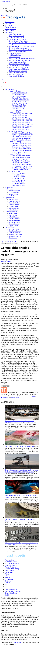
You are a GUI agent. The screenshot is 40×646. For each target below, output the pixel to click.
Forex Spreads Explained (16, 76)
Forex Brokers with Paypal (20, 115)
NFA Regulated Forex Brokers (21, 140)
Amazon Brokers (14, 192)
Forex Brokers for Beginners (17, 51)
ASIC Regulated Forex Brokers (22, 133)
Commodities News (12, 241)
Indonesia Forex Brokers (20, 98)
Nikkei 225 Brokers (15, 236)
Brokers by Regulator (15, 131)
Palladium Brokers (14, 222)
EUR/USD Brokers (18, 173)
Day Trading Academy (12, 563)
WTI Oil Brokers (14, 217)
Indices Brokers (9, 227)
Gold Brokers (13, 213)
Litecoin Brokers (14, 204)
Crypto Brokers (9, 197)
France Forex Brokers (19, 105)
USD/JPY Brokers (18, 182)
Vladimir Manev (6, 261)
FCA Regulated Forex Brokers (21, 136)
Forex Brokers (9, 89)
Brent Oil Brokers (14, 218)
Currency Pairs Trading (12, 569)
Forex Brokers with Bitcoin (20, 128)
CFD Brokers (9, 187)
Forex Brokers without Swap (17, 62)
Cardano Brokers (14, 208)
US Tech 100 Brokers (15, 234)
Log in (3, 79)
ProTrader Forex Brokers (20, 163)
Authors (7, 583)
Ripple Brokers (13, 206)
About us (7, 577)
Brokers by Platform (15, 154)
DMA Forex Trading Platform (18, 71)
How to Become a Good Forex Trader (20, 50)
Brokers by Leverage (15, 142)
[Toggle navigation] (1, 86)
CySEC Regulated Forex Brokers (22, 135)
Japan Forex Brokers (18, 107)
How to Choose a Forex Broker (18, 41)
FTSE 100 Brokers (14, 232)
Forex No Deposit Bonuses (17, 74)
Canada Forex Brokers (19, 101)
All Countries (16, 110)
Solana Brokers (13, 210)
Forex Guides (9, 32)
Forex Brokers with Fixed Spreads (19, 60)
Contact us (8, 581)
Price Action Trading (11, 562)
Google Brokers (13, 194)
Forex (33, 396)
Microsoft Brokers (14, 190)
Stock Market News (11, 589)
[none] (22, 83)
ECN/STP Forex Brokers (16, 53)
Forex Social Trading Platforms (22, 164)
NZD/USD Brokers (18, 184)
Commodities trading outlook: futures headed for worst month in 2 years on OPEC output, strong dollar (21, 471)
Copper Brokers (13, 225)
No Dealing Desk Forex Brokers (19, 64)
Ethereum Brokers (14, 201)
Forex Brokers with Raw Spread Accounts (22, 58)
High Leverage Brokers (19, 152)
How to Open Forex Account (18, 48)
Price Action (8, 23)
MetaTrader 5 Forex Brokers (21, 157)
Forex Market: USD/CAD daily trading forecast (19, 446)
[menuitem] (5, 82)
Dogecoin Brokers (14, 203)
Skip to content (5, 1)
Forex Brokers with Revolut (21, 122)
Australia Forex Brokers (19, 93)
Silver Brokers (13, 215)
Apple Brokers (13, 196)
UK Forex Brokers (18, 94)
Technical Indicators (11, 565)
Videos (7, 574)
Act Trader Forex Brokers (20, 170)
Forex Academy (9, 22)
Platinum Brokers (14, 224)
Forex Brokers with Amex (20, 117)
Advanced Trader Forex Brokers (22, 166)
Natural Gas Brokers (15, 220)
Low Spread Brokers (18, 185)
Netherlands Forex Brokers (20, 100)
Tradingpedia (17, 642)
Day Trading (8, 25)
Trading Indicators (10, 29)
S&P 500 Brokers (14, 229)
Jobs (6, 584)
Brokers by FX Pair (15, 171)
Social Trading (9, 30)
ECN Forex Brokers (15, 55)
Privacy (7, 586)
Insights (7, 595)
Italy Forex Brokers (18, 108)
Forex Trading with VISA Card (22, 114)
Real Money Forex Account (17, 39)
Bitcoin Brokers (13, 199)
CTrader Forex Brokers (19, 159)
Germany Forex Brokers (19, 103)
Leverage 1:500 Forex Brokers (21, 149)
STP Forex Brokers (14, 57)
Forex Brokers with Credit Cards (22, 121)
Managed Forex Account (16, 36)
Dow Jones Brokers (15, 231)
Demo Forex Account (15, 34)
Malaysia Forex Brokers (19, 96)
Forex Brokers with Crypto (20, 129)
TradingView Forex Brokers (21, 161)
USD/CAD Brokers (18, 180)
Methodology (9, 579)
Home (3, 241)
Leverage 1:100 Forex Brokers (21, 143)
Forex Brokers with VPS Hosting (19, 69)
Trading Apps (9, 572)
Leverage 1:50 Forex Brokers (21, 147)
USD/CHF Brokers (18, 178)
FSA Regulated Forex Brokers (21, 138)
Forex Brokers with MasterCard (22, 119)
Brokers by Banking (15, 112)
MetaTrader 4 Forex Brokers (21, 156)
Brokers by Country (15, 91)
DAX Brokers (13, 238)
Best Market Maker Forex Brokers (19, 65)
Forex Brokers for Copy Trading (18, 67)
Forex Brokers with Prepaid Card (22, 124)
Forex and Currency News (13, 591)
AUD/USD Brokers (18, 177)
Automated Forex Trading (16, 37)
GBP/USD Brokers (18, 175)
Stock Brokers (9, 189)
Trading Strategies (10, 27)
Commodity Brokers (11, 211)
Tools (6, 576)
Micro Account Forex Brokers (18, 72)
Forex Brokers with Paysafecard (22, 126)
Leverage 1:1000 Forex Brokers (22, 150)
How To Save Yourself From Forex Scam (21, 46)
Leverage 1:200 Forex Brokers (21, 145)
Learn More (4, 15)
